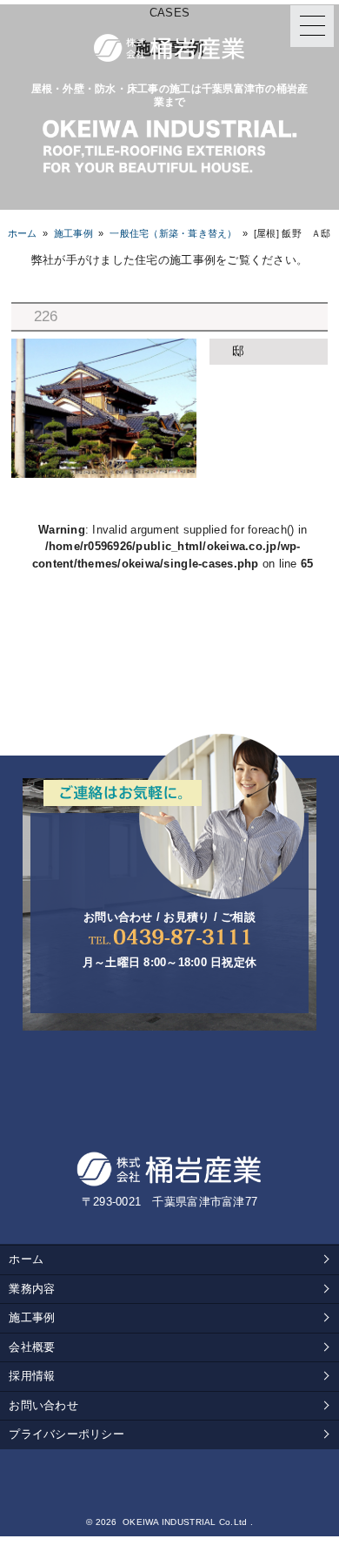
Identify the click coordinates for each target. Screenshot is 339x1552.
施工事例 (32, 1317)
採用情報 (32, 1375)
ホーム (22, 233)
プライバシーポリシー (66, 1434)
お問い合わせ (43, 1405)
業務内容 (32, 1288)
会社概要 (32, 1347)
